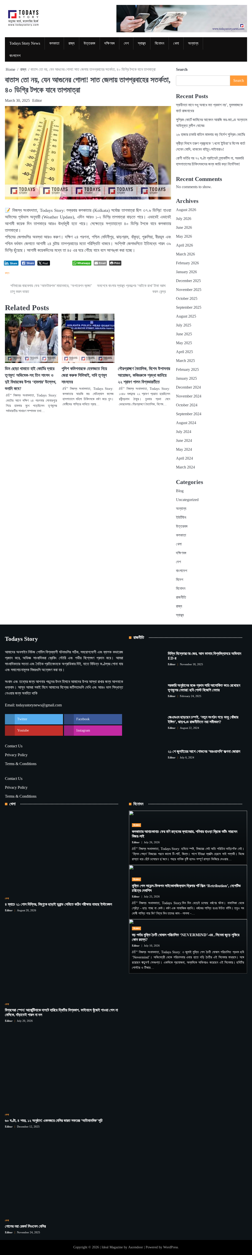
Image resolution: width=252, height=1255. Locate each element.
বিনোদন (159, 43)
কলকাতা (54, 43)
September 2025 (188, 307)
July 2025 (183, 325)
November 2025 (188, 289)
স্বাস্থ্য (142, 43)
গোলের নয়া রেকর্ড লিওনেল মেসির (25, 1226)
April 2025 (184, 352)
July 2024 (183, 432)
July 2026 (183, 218)
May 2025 (184, 343)
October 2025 (186, 298)
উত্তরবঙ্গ (89, 43)
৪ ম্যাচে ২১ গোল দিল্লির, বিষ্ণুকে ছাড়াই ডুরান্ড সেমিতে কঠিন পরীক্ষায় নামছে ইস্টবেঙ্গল (58, 904)
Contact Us (13, 746)
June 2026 (184, 227)
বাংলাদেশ (14, 56)
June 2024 (184, 440)
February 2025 (187, 369)
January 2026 (186, 272)
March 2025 (185, 361)
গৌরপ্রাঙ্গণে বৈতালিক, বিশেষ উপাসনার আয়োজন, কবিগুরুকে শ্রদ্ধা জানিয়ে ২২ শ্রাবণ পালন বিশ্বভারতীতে (144, 375)
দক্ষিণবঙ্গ (109, 43)
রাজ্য (71, 43)
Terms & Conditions (20, 764)
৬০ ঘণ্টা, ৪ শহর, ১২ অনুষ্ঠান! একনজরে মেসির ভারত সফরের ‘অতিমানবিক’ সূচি (54, 1120)
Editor (37, 100)
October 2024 (186, 405)
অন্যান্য (193, 43)
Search (182, 69)
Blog (180, 491)
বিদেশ (179, 579)
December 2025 (188, 281)
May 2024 (184, 449)
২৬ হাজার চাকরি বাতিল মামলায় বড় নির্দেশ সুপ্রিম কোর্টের (210, 134)
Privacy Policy (16, 755)
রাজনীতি (181, 597)
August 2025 (186, 316)
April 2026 (184, 245)
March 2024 (185, 467)
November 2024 (188, 396)
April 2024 (184, 458)
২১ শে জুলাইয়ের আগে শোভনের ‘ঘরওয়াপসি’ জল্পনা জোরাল (204, 751)
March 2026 (185, 254)
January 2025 (186, 378)
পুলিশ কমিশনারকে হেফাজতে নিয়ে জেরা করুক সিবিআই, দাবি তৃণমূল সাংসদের (84, 375)
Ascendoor (135, 1247)
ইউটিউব (181, 517)
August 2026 (186, 210)
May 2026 (184, 236)
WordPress (170, 1247)
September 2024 (188, 414)
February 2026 (187, 263)
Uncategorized (187, 500)
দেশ (126, 43)
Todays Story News (24, 43)
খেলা (176, 43)
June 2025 (184, 334)
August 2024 (186, 423)
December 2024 (188, 387)
